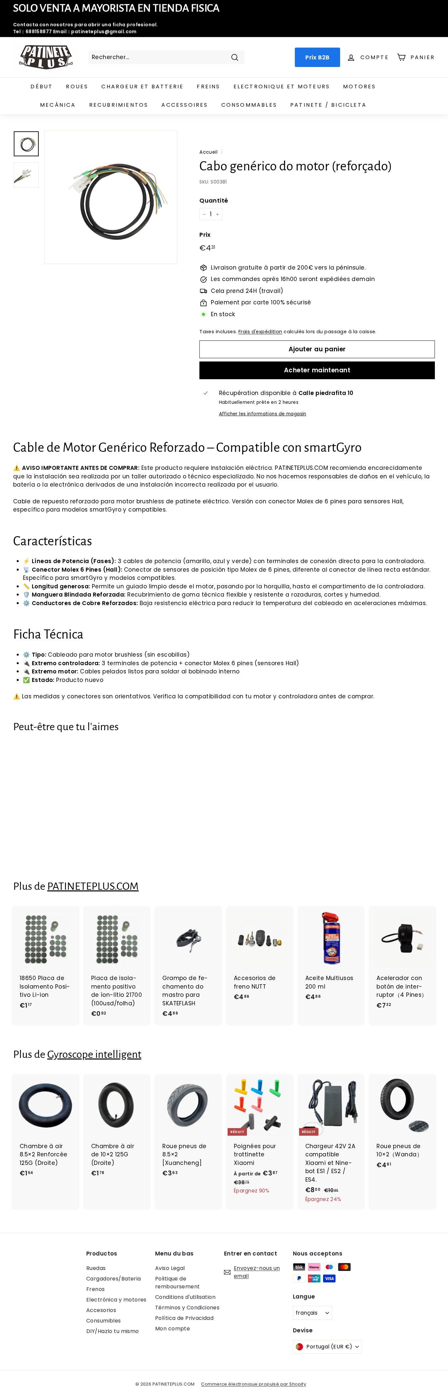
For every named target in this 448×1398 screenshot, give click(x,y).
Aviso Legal (170, 1268)
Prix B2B (317, 57)
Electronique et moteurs (282, 86)
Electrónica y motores (116, 1299)
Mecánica (58, 105)
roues (77, 86)
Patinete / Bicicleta (328, 105)
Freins (208, 86)
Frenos (95, 1289)
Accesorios (101, 1310)
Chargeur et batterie (142, 86)
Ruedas (96, 1268)
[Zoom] (111, 197)
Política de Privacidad (184, 1318)
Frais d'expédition (260, 331)
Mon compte (172, 1328)
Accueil (208, 152)
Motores (359, 86)
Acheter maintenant (317, 370)
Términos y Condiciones (187, 1307)
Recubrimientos (119, 105)
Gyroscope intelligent (94, 1054)
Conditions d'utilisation (185, 1297)
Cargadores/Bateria (113, 1278)
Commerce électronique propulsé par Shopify (253, 1384)
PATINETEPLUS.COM (93, 886)
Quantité (213, 200)
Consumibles (103, 1320)
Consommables (249, 105)
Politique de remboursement (177, 1282)
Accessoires (184, 105)
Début (42, 86)
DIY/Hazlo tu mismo (112, 1331)
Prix (205, 234)
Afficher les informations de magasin (262, 414)
